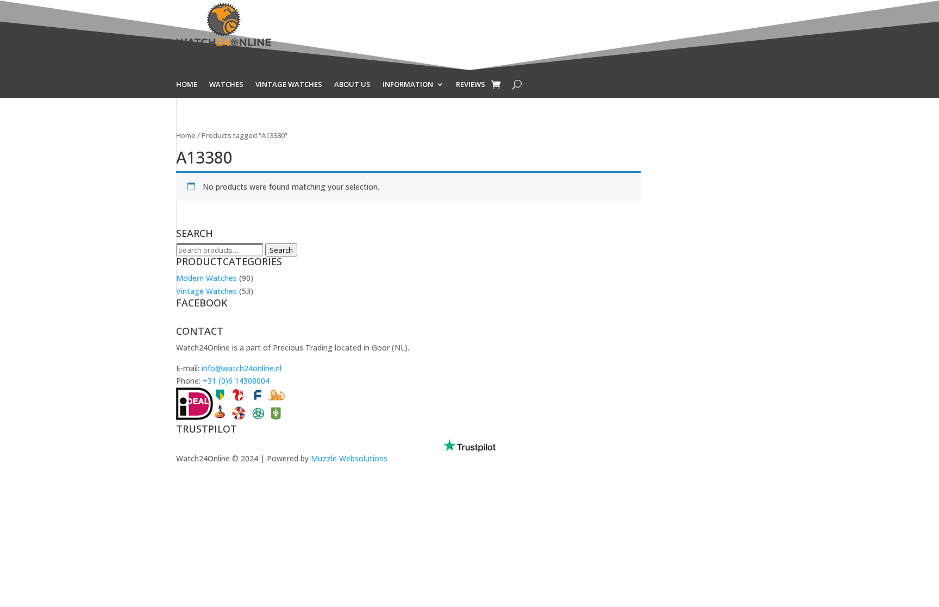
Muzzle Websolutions (349, 458)
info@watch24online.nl (241, 368)
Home (186, 135)
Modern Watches (206, 278)
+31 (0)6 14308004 (236, 381)
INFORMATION (408, 84)
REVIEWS (470, 84)
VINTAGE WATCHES (288, 84)
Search (281, 250)
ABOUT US (352, 84)
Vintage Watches (206, 291)
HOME (186, 84)
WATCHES (226, 84)
